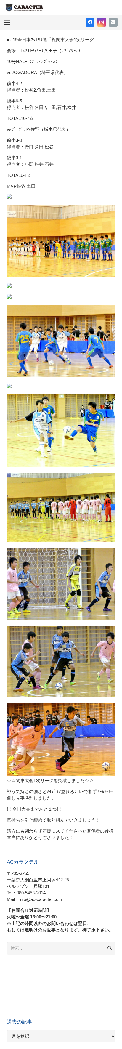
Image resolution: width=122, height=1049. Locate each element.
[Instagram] (101, 22)
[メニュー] (7, 22)
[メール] (113, 22)
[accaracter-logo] (24, 7)
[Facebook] (90, 22)
